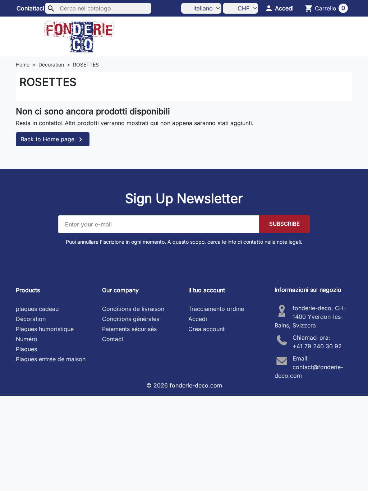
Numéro (26, 339)
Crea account (206, 328)
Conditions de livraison (133, 308)
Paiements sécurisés (129, 328)
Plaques (26, 349)
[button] (279, 8)
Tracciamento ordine (216, 308)
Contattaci (30, 8)
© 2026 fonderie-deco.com (184, 385)
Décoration (31, 318)
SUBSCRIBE (284, 223)
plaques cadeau (37, 308)
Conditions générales (130, 318)
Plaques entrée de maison (51, 359)
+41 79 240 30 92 (317, 346)
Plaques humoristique (45, 328)
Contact (112, 339)
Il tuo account (206, 290)
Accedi (197, 318)
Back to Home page (52, 139)
